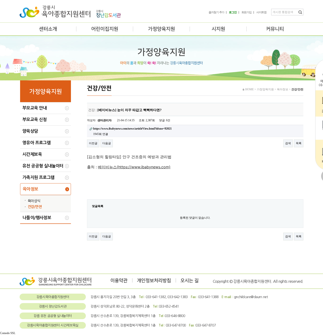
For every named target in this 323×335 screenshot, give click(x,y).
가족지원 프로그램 (38, 177)
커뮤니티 (275, 29)
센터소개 (48, 29)
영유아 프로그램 (36, 143)
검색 (288, 143)
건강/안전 (35, 207)
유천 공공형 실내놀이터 (42, 166)
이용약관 (118, 280)
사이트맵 (261, 12)
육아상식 (34, 201)
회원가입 (246, 12)
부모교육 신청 (34, 119)
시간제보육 (32, 154)
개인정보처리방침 (154, 280)
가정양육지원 (161, 29)
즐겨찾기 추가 (216, 12)
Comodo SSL (7, 333)
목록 (298, 143)
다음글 (106, 143)
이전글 (93, 143)
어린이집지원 (104, 29)
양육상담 (30, 131)
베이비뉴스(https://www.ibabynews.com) (134, 167)
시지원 (218, 29)
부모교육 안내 (34, 108)
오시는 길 (189, 280)
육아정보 (30, 189)
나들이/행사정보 (36, 218)
